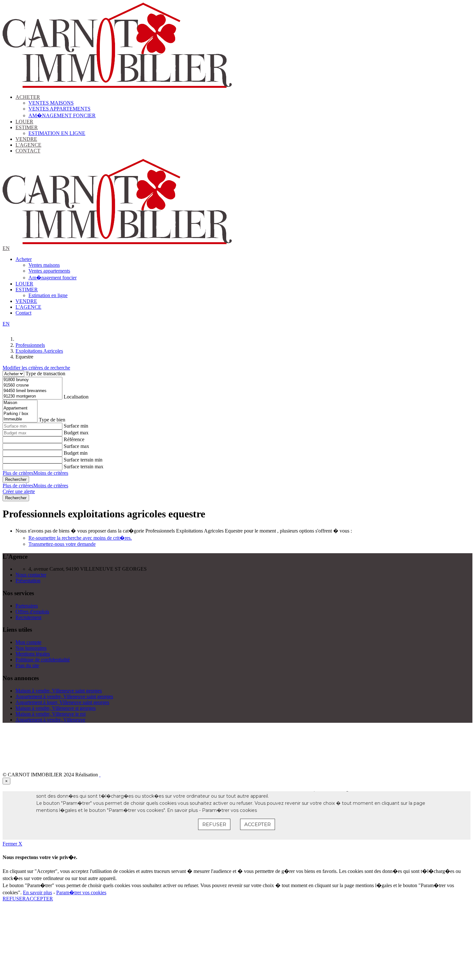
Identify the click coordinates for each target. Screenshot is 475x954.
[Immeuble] (20, 419)
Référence (74, 439)
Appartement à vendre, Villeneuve (50, 719)
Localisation (76, 396)
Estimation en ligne (56, 133)
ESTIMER (27, 127)
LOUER (24, 121)
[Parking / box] (20, 414)
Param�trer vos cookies (81, 892)
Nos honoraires (31, 648)
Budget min (76, 453)
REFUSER (14, 898)
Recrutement (28, 617)
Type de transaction (45, 373)
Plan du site (27, 665)
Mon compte (28, 642)
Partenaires (27, 605)
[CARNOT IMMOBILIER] (117, 86)
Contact (28, 150)
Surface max (76, 446)
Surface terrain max (83, 466)
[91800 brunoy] (32, 380)
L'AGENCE (28, 145)
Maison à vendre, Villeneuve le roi (51, 714)
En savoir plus (37, 892)
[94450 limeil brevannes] (32, 391)
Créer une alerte (19, 491)
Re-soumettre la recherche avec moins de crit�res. (80, 538)
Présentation (28, 580)
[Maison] (20, 403)
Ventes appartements (59, 108)
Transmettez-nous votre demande (62, 544)
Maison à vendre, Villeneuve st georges (56, 708)
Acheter (28, 97)
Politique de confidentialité (43, 659)
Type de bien (52, 419)
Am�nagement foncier (62, 115)
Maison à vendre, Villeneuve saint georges (59, 690)
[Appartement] (20, 408)
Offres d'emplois (32, 611)
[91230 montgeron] (32, 396)
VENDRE (26, 139)
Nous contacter (31, 574)
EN (6, 248)
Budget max (76, 432)
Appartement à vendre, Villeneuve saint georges (64, 696)
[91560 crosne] (32, 385)
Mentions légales (33, 654)
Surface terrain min (83, 459)
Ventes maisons (51, 103)
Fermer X (12, 843)
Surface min (76, 426)
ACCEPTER (39, 898)
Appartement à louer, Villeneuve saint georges (62, 702)
